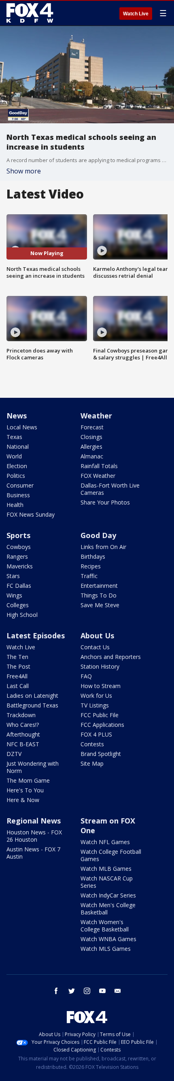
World (14, 456)
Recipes (91, 566)
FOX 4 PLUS (96, 734)
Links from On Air (103, 547)
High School (22, 615)
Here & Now (22, 800)
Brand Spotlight (101, 754)
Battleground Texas (32, 705)
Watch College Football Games (111, 855)
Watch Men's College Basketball (108, 908)
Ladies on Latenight (32, 695)
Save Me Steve (100, 605)
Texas (14, 437)
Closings (91, 437)
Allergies (91, 446)
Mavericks (19, 566)
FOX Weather (98, 475)
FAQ (86, 676)
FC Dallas (18, 585)
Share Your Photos (105, 502)
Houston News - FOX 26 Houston (34, 835)
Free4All (17, 676)
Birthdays (93, 556)
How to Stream (101, 686)
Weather (96, 415)
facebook (56, 990)
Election (16, 466)
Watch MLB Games (106, 868)
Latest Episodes (35, 635)
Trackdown (21, 715)
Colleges (17, 605)
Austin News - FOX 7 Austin (33, 852)
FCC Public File (100, 715)
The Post (18, 666)
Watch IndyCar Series (108, 895)
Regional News (33, 821)
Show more (23, 171)
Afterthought (23, 734)
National (17, 446)
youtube (102, 990)
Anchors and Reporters (111, 657)
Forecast (92, 427)
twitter (71, 990)
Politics (15, 475)
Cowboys (18, 547)
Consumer (20, 485)
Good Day (98, 535)
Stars (13, 576)
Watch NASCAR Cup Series (107, 881)
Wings (14, 595)
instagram (87, 990)
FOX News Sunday (30, 514)
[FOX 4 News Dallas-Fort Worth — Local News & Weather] (29, 13)
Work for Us (96, 695)
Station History (100, 666)
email (117, 990)
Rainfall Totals (99, 466)
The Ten (17, 657)
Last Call (17, 686)
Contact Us (95, 647)
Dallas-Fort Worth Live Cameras (110, 488)
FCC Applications (102, 724)
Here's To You (25, 790)
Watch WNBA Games (108, 939)
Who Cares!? (22, 724)
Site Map (92, 763)
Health (14, 505)
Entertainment (99, 585)
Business (18, 495)
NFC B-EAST (22, 744)
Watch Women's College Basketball (105, 925)
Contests (92, 744)
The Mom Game (28, 780)
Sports (18, 535)
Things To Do (99, 595)
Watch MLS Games (106, 948)
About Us (97, 635)
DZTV (13, 754)
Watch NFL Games (105, 842)
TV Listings (95, 705)
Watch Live (136, 14)
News (16, 415)
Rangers (17, 556)
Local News (21, 427)
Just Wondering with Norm (32, 767)
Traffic (89, 576)
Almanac (92, 456)
